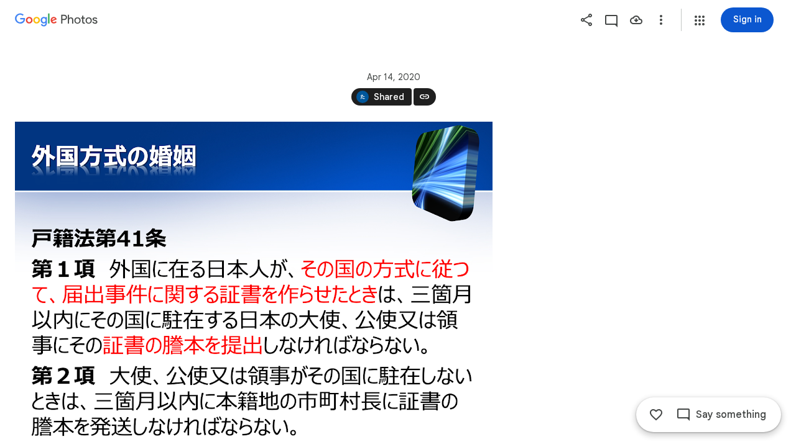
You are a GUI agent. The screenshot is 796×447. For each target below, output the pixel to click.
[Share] (586, 19)
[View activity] (611, 19)
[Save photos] (636, 19)
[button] (699, 20)
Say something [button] (731, 415)
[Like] (656, 414)
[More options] (661, 19)
